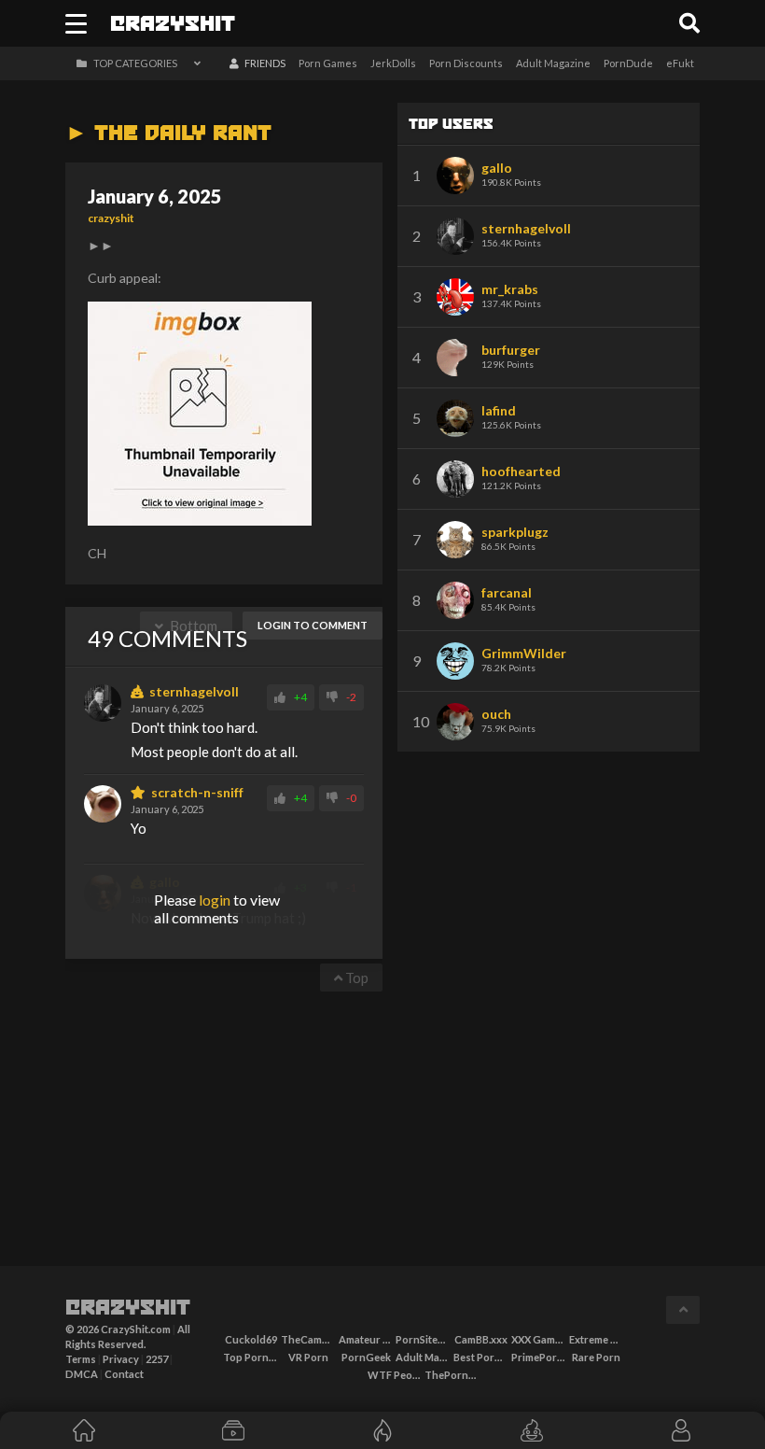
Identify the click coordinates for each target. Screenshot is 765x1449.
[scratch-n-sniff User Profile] (102, 804)
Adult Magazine (553, 63)
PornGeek (366, 1357)
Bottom (192, 625)
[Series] (233, 1430)
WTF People (395, 1375)
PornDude (628, 63)
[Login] (681, 1430)
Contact (124, 1374)
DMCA (81, 1374)
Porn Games (328, 63)
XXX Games (538, 1339)
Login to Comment (312, 625)
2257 (157, 1359)
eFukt (680, 63)
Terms (80, 1359)
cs (172, 25)
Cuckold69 (251, 1339)
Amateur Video (366, 1339)
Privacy (121, 1359)
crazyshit (111, 218)
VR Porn (308, 1357)
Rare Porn (596, 1357)
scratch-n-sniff (194, 792)
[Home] (84, 1430)
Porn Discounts (466, 63)
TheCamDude (308, 1339)
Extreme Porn (596, 1339)
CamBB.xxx (481, 1339)
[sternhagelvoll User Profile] (102, 703)
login (214, 899)
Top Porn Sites (250, 1357)
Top (355, 977)
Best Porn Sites (480, 1357)
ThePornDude (452, 1375)
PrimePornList (538, 1357)
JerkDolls (393, 63)
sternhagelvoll (191, 691)
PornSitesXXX (423, 1339)
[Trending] (382, 1430)
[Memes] (531, 1430)
